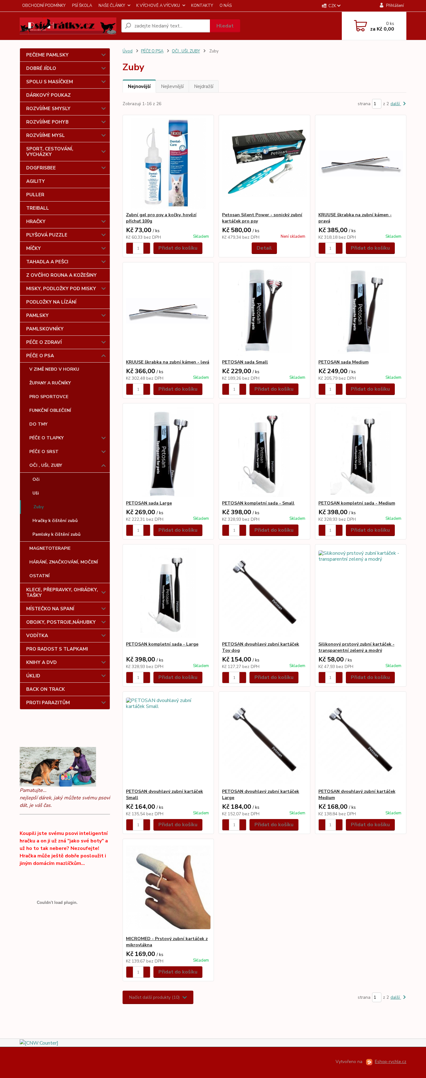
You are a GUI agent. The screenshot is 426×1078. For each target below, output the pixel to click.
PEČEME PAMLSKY (47, 55)
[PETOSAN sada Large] (168, 452)
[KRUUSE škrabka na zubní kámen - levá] (168, 311)
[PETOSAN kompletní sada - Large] (168, 593)
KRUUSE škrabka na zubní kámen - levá (167, 362)
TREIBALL (37, 208)
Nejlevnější (172, 86)
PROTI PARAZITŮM (48, 703)
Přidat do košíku (177, 248)
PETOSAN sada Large (149, 503)
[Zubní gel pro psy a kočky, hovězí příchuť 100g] (168, 163)
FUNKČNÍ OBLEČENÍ (50, 410)
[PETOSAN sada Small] (264, 311)
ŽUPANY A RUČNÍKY (50, 383)
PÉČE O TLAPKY (46, 438)
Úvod (128, 51)
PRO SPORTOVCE (48, 397)
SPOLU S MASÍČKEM (49, 82)
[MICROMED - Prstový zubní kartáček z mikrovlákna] (168, 887)
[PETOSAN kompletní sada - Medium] (360, 452)
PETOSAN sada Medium (343, 362)
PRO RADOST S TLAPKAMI (57, 649)
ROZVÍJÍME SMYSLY (48, 108)
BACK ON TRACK (45, 689)
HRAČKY (36, 221)
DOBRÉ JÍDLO (41, 68)
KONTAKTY (202, 5)
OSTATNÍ (39, 576)
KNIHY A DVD (41, 662)
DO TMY (38, 424)
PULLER (35, 195)
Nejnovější (139, 86)
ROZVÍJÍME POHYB (47, 122)
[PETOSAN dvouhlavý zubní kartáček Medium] (360, 740)
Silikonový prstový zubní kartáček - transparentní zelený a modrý (356, 647)
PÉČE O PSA (40, 356)
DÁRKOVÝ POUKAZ (48, 95)
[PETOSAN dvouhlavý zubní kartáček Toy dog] (264, 593)
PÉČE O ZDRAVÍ (44, 342)
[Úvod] (68, 26)
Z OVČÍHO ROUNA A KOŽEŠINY (61, 275)
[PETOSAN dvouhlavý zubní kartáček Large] (264, 740)
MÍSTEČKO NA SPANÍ (50, 609)
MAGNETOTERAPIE (49, 548)
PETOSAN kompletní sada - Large (162, 644)
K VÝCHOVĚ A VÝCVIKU (158, 5)
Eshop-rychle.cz (390, 1062)
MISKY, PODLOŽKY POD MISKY (61, 288)
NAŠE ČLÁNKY (112, 5)
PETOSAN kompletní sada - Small (258, 503)
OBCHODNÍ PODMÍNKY (43, 5)
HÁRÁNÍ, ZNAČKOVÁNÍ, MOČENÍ (63, 562)
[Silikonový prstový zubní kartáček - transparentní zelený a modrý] (360, 593)
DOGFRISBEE (41, 168)
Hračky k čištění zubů (55, 521)
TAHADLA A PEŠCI (47, 262)
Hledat (225, 25)
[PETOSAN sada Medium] (360, 311)
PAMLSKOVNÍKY (45, 329)
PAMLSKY (37, 315)
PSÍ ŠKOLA (82, 5)
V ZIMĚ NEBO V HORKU (54, 369)
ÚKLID (33, 676)
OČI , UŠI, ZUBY (45, 465)
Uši (35, 493)
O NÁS (226, 5)
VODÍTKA (37, 635)
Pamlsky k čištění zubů (56, 534)
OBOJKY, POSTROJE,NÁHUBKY (61, 622)
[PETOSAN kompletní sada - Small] (264, 452)
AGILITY (35, 181)
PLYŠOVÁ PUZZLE (46, 235)
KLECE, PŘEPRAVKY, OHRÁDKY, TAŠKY (62, 592)
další (395, 104)
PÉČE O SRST (44, 452)
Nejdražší (203, 86)
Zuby (38, 507)
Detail (264, 248)
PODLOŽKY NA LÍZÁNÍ (51, 302)
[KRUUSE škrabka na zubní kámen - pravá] (360, 163)
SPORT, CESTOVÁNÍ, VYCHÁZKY (49, 152)
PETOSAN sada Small (245, 362)
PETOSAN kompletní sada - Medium (356, 503)
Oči (36, 479)
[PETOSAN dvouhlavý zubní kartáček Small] (168, 740)
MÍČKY (33, 248)
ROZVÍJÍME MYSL (45, 135)
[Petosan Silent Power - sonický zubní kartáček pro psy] (264, 163)
